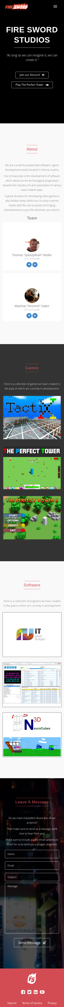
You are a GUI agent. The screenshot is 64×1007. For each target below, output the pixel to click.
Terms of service (32, 1003)
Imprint (12, 1003)
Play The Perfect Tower (29, 85)
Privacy (52, 1003)
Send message (29, 942)
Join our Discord (30, 75)
